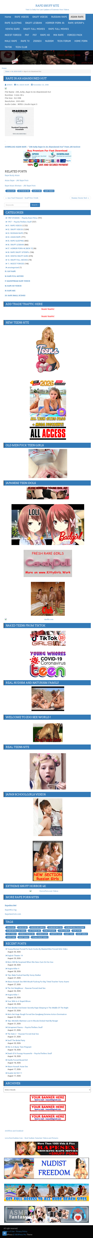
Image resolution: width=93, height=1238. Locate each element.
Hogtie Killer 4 (13, 969)
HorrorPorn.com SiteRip (75, 927)
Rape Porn (37, 191)
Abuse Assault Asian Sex (17, 1066)
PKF (27, 35)
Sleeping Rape (56, 934)
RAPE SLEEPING (13, 23)
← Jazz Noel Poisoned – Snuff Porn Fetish (21, 198)
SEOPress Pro (20, 1235)
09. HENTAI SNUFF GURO (17, 256)
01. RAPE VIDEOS (14, 226)
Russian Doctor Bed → (80, 198)
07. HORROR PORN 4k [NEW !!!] (20, 248)
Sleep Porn (69, 934)
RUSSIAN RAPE (59, 17)
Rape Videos (49, 191)
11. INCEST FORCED (15, 264)
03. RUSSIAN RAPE (15, 233)
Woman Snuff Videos (40, 937)
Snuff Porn (11, 937)
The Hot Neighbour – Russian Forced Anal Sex (26, 988)
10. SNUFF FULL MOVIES (17, 260)
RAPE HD (45, 35)
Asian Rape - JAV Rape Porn (16, 180)
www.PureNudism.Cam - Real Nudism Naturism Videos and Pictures (31, 1138)
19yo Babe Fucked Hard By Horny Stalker (24, 975)
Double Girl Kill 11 (14, 1073)
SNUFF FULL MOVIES (34, 29)
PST (35, 35)
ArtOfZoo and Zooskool (14, 1131)
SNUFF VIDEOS (40, 17)
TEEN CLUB (21, 47)
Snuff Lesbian (82, 934)
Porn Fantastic (49, 931)
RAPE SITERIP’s (76, 23)
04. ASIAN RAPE (16, 71)
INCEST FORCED (13, 35)
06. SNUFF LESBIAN (15, 245)
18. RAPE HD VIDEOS (13, 286)
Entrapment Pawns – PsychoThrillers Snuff (25, 1027)
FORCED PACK (74, 35)
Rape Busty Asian (12, 175)
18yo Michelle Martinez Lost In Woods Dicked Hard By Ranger (32, 1021)
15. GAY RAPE (10, 271)
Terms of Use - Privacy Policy (15, 1231)
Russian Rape (42, 934)
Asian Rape (11, 191)
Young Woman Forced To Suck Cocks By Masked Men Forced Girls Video (37, 949)
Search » (35, 205)
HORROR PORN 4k (55, 23)
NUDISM (49, 41)
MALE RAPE (11, 41)
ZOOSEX (37, 41)
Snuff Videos (23, 937)
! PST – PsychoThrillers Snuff (19, 222)
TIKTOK (8, 47)
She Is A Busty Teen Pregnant (19, 1047)
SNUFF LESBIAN (33, 23)
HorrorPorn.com (55, 927)
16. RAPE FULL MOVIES (14, 276)
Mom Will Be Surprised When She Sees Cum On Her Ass (30, 962)
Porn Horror (64, 931)
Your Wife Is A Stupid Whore (19, 1001)
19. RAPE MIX (10, 291)
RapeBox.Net (10, 905)
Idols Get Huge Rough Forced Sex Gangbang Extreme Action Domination (37, 1014)
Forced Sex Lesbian (38, 927)
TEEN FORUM (64, 41)
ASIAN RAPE (77, 17)
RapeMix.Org (10, 910)
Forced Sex (23, 927)
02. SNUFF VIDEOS (15, 229)
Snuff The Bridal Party (16, 1040)
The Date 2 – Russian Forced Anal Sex (23, 1034)
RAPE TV (25, 41)
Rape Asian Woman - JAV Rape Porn (20, 186)
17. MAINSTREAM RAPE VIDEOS (17, 281)
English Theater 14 (15, 955)
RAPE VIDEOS (22, 17)
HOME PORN (80, 41)
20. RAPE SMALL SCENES (15, 295)
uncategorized (13, 267)
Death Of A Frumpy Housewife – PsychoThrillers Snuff (29, 1053)
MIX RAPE (58, 35)
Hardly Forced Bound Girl (17, 1060)
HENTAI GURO (12, 29)
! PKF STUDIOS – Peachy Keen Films (22, 218)
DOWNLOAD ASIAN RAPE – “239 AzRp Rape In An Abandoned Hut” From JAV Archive (42, 147)
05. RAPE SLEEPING (15, 241)
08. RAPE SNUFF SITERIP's (18, 252)
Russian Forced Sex (27, 934)
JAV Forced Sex (24, 191)
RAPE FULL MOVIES (58, 29)
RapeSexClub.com (13, 914)
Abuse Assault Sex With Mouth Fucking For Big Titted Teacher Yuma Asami (38, 982)
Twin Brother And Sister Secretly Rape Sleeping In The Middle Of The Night (37, 1008)
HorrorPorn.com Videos (16, 931)
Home (8, 17)
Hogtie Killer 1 (13, 995)
